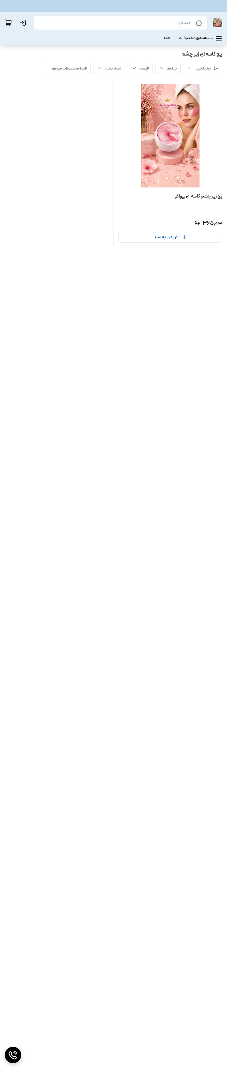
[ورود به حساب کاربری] (24, 23)
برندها (172, 68)
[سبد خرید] (8, 22)
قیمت (144, 68)
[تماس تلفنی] (13, 1055)
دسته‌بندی (113, 68)
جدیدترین (202, 68)
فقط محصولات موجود (69, 68)
